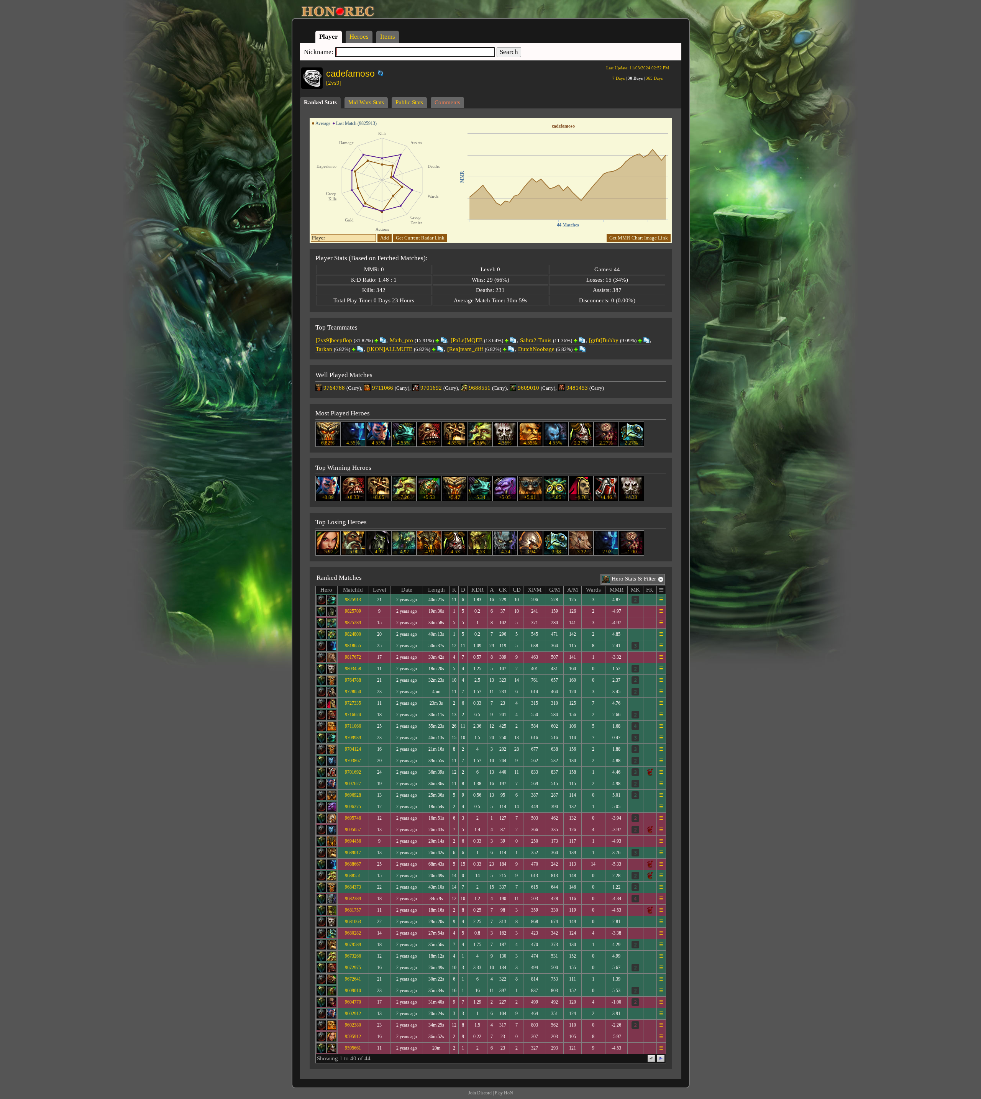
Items (387, 36)
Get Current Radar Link (420, 238)
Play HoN (504, 1093)
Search (509, 52)
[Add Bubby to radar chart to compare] (640, 341)
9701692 (431, 388)
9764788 (334, 388)
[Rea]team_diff (465, 349)
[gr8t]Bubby (603, 340)
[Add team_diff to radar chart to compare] (505, 349)
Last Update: (637, 68)
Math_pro (401, 340)
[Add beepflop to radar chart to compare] (376, 341)
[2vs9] (333, 83)
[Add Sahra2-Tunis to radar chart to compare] (575, 341)
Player (328, 36)
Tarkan (324, 349)
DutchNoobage (536, 349)
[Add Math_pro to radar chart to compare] (437, 341)
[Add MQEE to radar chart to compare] (507, 341)
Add (384, 238)
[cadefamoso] (375, 72)
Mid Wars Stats (366, 102)
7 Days (618, 78)
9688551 (479, 388)
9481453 (577, 388)
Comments (447, 102)
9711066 (382, 388)
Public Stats (409, 102)
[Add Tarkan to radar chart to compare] (354, 349)
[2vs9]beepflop (334, 340)
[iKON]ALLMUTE (389, 349)
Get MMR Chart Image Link (638, 238)
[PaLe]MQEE (466, 340)
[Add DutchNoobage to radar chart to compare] (576, 349)
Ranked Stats (320, 102)
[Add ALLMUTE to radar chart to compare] (434, 349)
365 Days (654, 78)
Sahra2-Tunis (535, 340)
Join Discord (480, 1093)
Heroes (359, 36)
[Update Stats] (380, 73)
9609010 (528, 388)
